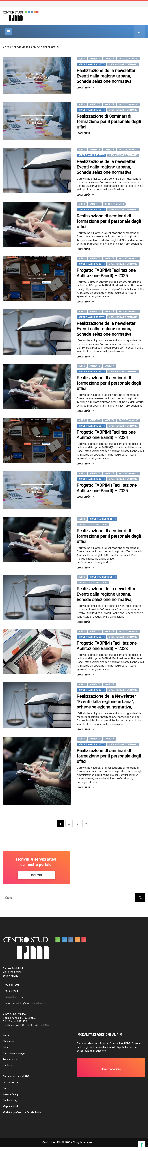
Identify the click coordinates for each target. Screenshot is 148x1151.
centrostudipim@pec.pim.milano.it (25, 1003)
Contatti (7, 1065)
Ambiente (95, 59)
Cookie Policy (10, 1100)
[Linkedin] (147, 3)
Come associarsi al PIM (16, 1076)
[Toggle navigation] (8, 31)
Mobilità (109, 59)
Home (6, 1035)
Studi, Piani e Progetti (92, 64)
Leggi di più (83, 87)
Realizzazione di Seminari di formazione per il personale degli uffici (109, 121)
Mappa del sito (11, 1106)
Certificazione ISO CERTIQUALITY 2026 (26, 1025)
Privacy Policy (10, 1094)
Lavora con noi (11, 1082)
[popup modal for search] (139, 31)
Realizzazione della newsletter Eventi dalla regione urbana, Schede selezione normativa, (106, 76)
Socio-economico (128, 59)
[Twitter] (140, 3)
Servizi (6, 1047)
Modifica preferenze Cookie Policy (22, 1112)
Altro (82, 59)
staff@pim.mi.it (14, 997)
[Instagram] (143, 3)
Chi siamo (8, 1041)
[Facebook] (142, 3)
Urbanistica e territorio (123, 64)
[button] (111, 1067)
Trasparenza (10, 1059)
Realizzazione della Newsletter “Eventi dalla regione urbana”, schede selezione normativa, (106, 702)
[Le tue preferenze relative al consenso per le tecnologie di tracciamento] (141, 1144)
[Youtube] (145, 3)
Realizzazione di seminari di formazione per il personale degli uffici (109, 221)
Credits (7, 1088)
